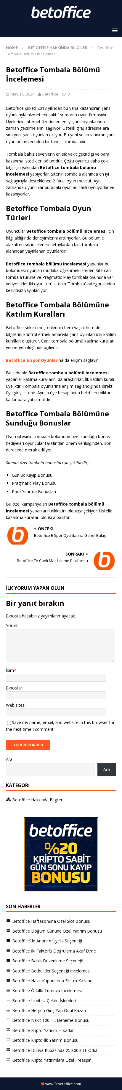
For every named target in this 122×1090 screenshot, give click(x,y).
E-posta (13, 688)
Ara (9, 759)
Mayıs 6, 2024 (22, 94)
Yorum (12, 625)
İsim (10, 670)
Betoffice (50, 94)
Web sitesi (15, 705)
